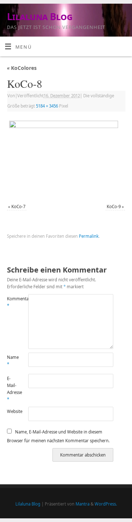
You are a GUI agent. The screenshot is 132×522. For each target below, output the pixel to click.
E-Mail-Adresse (12, 389)
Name (12, 360)
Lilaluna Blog (39, 16)
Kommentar (12, 302)
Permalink (89, 236)
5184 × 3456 (47, 106)
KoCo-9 (114, 206)
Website (12, 411)
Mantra (82, 504)
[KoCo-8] (66, 158)
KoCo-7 (18, 206)
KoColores (22, 67)
